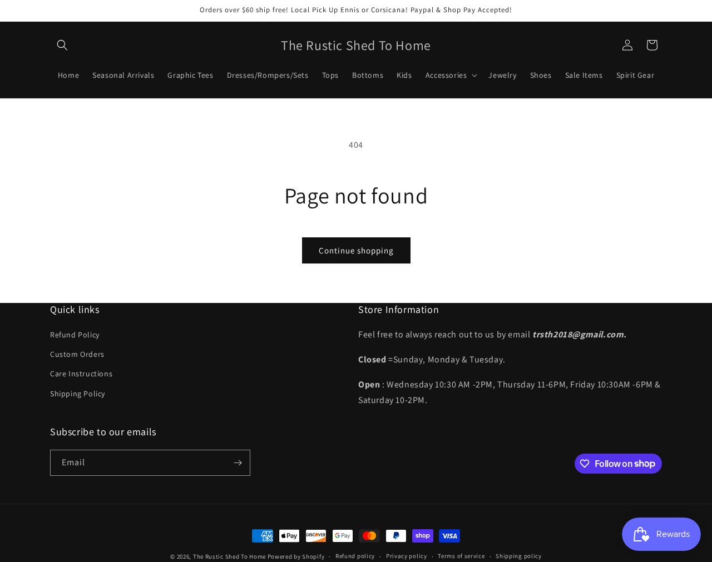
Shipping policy (519, 556)
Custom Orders (77, 354)
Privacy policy (406, 556)
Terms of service (461, 556)
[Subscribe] (237, 463)
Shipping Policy (77, 394)
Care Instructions (81, 374)
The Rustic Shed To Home (229, 556)
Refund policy (355, 556)
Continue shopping (356, 250)
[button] (62, 45)
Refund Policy (75, 335)
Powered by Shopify (296, 556)
